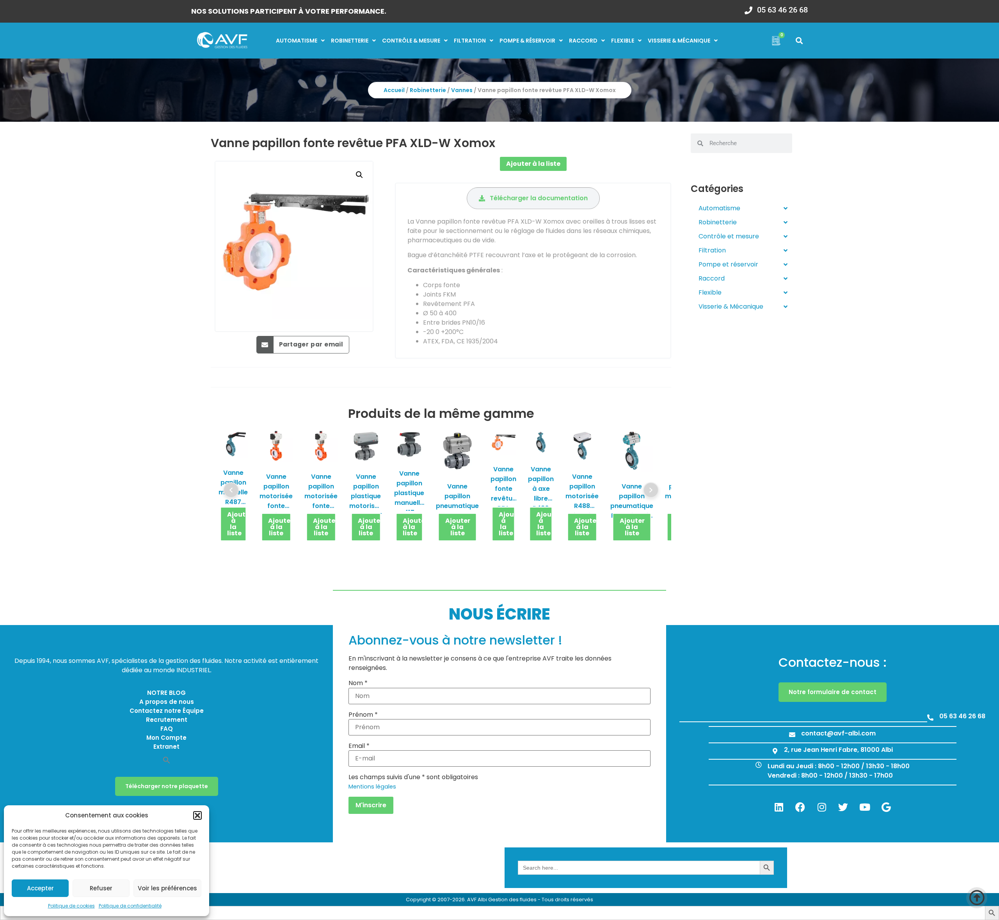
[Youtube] (865, 807)
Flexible (622, 40)
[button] (197, 815)
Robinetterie (349, 40)
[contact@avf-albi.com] (792, 735)
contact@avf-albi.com (838, 733)
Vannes (462, 90)
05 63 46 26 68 (782, 9)
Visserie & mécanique (679, 40)
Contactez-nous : (833, 662)
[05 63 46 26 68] (748, 8)
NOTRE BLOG (166, 693)
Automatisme (296, 40)
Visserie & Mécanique (731, 306)
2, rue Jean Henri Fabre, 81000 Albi (838, 749)
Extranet (166, 746)
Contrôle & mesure (411, 40)
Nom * (358, 683)
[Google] (886, 807)
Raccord (583, 40)
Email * (359, 746)
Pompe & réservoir (527, 40)
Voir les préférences (167, 888)
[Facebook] (800, 807)
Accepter (40, 888)
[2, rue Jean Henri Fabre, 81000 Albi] (775, 751)
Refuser (101, 888)
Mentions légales (372, 786)
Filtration (470, 40)
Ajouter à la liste (533, 163)
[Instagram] (822, 807)
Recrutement (166, 720)
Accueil (394, 90)
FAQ (166, 729)
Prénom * (363, 715)
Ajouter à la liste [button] (237, 524)
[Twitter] (843, 807)
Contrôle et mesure (729, 236)
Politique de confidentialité (130, 905)
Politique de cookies (71, 905)
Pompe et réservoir (728, 264)
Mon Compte (166, 738)
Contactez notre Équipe (167, 711)
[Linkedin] (779, 807)
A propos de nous (166, 702)
